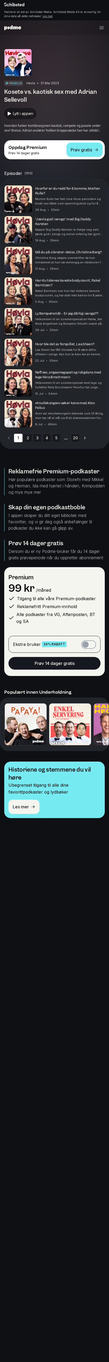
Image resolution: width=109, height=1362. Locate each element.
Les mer (48, 16)
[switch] (88, 644)
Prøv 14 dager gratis (55, 663)
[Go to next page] (85, 438)
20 (75, 438)
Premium (21, 577)
